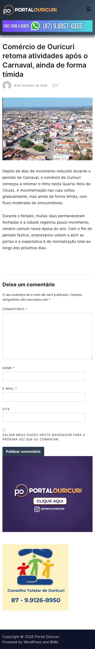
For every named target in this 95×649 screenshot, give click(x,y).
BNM (54, 642)
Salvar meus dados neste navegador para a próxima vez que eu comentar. (43, 437)
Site (6, 409)
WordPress (33, 642)
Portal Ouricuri (47, 636)
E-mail (9, 388)
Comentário (15, 309)
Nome (8, 368)
